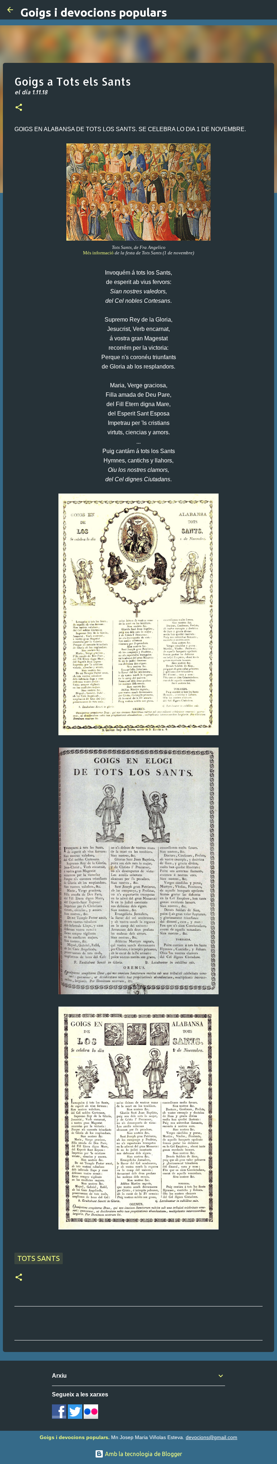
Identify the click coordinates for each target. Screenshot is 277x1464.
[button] (18, 108)
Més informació (98, 252)
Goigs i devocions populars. (75, 1437)
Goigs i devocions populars (93, 12)
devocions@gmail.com (211, 1437)
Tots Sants (38, 1258)
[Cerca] (267, 9)
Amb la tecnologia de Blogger (143, 1454)
